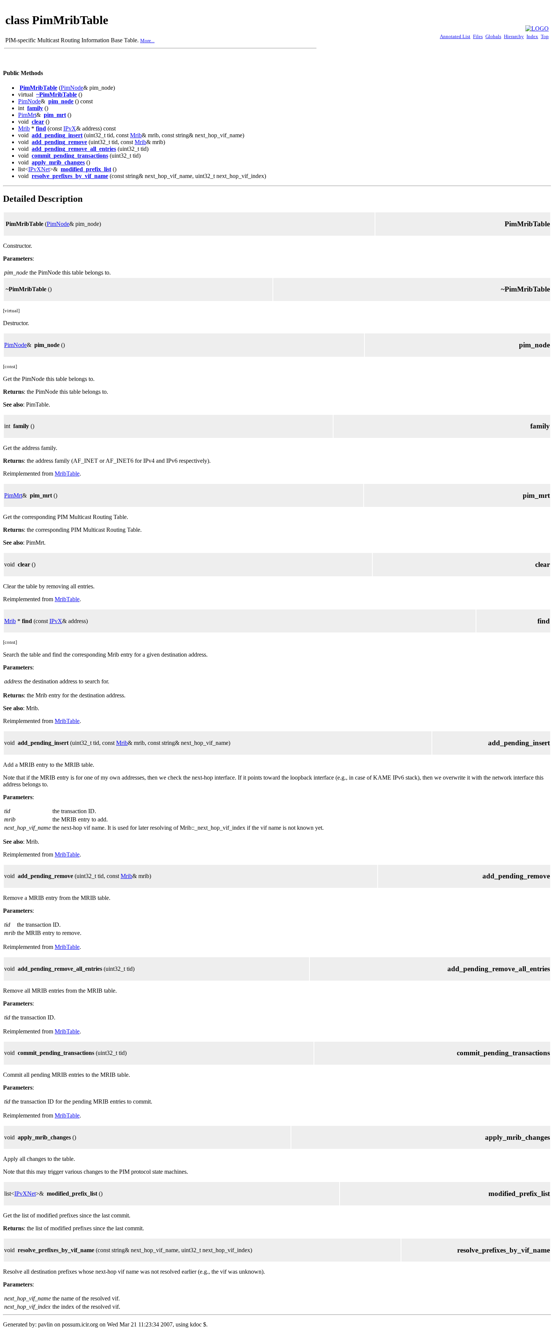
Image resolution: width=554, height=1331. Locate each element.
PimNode (72, 87)
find (41, 128)
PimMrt (27, 115)
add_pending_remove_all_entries (74, 149)
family (35, 108)
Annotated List (455, 36)
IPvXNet (39, 169)
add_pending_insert (57, 135)
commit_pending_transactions (70, 155)
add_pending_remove (59, 142)
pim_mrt (55, 115)
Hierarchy (514, 36)
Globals (493, 36)
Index (532, 36)
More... (147, 40)
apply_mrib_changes (58, 162)
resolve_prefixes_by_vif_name (70, 176)
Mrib (24, 128)
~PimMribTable (56, 94)
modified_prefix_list (86, 169)
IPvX (69, 128)
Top (545, 36)
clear (38, 121)
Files (478, 36)
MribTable (67, 473)
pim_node (60, 101)
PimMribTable (38, 87)
